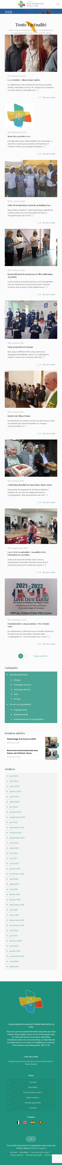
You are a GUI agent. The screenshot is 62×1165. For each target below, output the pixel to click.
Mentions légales (38, 1148)
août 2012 (14, 961)
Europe (17, 699)
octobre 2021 (16, 832)
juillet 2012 (14, 966)
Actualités (32, 1087)
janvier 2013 (15, 951)
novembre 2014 (17, 925)
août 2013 (14, 946)
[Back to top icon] (31, 1139)
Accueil (32, 1082)
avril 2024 (14, 781)
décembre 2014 (17, 920)
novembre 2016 (17, 873)
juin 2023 (14, 807)
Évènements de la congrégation (29, 719)
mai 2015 (14, 910)
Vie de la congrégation (20, 704)
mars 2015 (14, 915)
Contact (32, 1107)
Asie (16, 694)
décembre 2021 (17, 827)
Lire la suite (50, 97)
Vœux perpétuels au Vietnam (20, 347)
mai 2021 (14, 853)
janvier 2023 (15, 812)
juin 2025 (14, 776)
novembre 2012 (17, 956)
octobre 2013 (16, 940)
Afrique (17, 680)
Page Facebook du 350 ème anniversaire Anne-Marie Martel (31, 1062)
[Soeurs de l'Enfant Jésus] (31, 4)
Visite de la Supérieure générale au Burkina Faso (29, 205)
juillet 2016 (14, 884)
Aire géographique (19, 674)
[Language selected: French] (31, 1122)
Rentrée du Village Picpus (19, 416)
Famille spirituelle (33, 1102)
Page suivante (40, 656)
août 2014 (14, 930)
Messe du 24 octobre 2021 (19, 136)
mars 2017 (14, 863)
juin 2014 (13, 935)
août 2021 (14, 843)
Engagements (20, 709)
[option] (26, 1122)
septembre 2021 (17, 837)
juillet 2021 (14, 848)
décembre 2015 (17, 904)
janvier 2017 (15, 868)
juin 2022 (14, 822)
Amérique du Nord (22, 684)
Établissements (21, 714)
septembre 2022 (17, 817)
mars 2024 (15, 786)
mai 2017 (13, 858)
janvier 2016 (15, 899)
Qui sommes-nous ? (32, 1092)
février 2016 (15, 894)
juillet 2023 (14, 801)
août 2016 (14, 879)
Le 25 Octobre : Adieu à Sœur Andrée (24, 80)
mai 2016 (14, 889)
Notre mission (32, 1097)
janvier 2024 (15, 791)
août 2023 (14, 796)
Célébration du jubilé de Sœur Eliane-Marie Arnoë (30, 485)
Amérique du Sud (22, 689)
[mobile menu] (58, 4)
